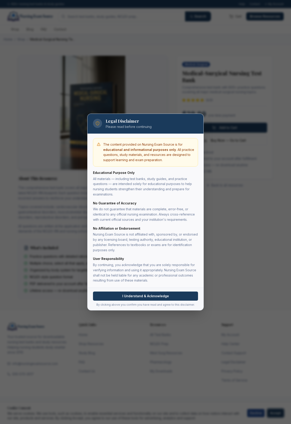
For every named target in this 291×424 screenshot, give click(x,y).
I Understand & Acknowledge (145, 296)
